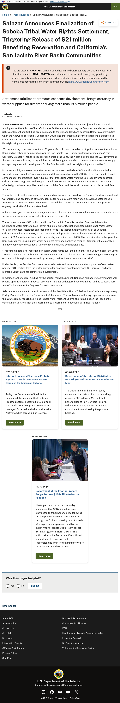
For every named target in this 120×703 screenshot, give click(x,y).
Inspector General (71, 638)
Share (108, 22)
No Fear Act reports (72, 643)
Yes (12, 585)
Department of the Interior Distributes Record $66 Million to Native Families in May (89, 379)
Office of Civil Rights (13, 648)
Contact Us (8, 628)
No (22, 585)
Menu (115, 7)
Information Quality (12, 643)
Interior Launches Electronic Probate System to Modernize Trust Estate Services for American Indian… (28, 379)
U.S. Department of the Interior (59, 7)
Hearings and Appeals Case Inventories (82, 633)
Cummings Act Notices (74, 623)
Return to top (9, 606)
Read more (15, 422)
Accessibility (9, 623)
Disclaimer (7, 638)
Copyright (7, 633)
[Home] (5, 7)
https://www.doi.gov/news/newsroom (88, 81)
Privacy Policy (9, 653)
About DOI (7, 618)
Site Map (7, 658)
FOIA (64, 628)
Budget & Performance (74, 618)
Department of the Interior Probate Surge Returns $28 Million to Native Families (57, 494)
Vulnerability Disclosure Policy (78, 648)
